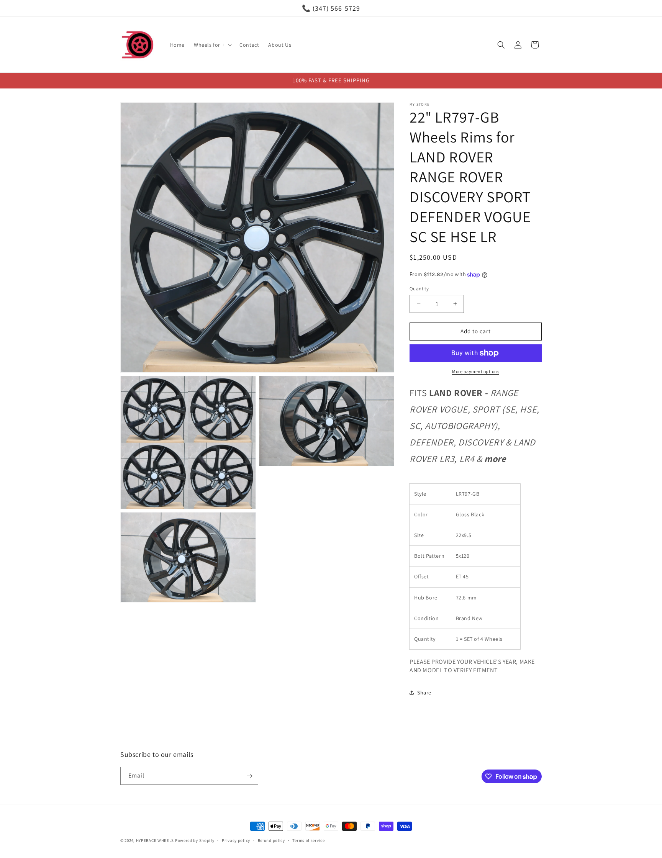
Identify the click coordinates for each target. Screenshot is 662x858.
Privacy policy (236, 840)
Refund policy (271, 840)
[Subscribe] (249, 776)
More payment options (475, 371)
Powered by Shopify (195, 840)
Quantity (419, 288)
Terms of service (308, 840)
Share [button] (424, 692)
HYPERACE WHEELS (155, 840)
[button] (212, 45)
